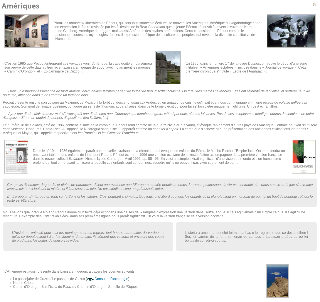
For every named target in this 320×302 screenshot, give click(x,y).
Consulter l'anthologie (111, 279)
